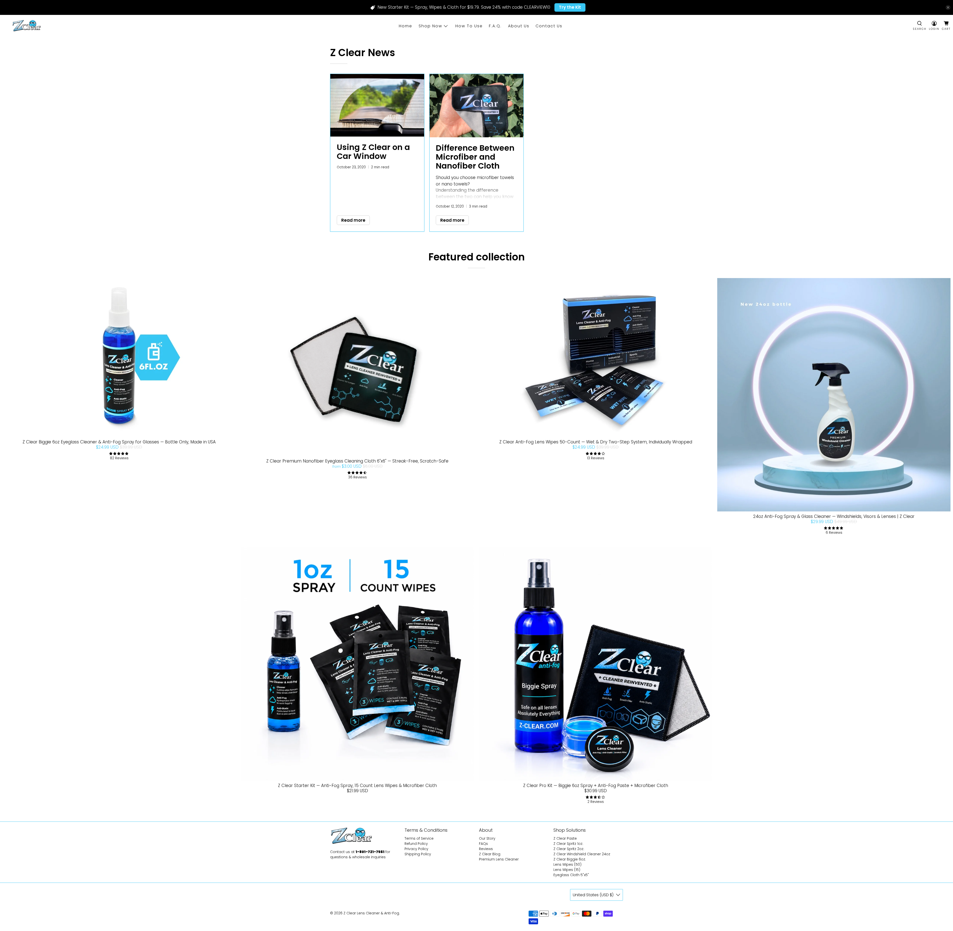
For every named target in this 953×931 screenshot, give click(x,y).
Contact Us (549, 26)
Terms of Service (419, 838)
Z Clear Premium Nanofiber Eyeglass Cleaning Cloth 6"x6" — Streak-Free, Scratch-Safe (357, 461)
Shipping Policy (418, 854)
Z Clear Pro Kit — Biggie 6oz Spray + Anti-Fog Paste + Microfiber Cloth (595, 785)
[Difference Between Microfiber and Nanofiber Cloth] (476, 105)
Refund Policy (416, 843)
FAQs (483, 843)
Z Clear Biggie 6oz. (569, 859)
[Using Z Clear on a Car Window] (377, 105)
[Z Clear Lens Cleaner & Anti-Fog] (26, 26)
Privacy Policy (416, 848)
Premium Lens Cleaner (499, 859)
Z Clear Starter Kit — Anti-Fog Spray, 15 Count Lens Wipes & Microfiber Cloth (357, 785)
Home (405, 26)
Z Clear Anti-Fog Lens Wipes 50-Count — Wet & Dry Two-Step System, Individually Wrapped (595, 442)
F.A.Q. (495, 26)
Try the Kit (570, 7)
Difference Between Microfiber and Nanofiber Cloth (475, 156)
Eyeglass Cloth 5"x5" (571, 874)
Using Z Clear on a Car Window (373, 152)
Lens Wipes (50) (567, 864)
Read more (353, 220)
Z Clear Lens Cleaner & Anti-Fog (371, 913)
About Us (518, 26)
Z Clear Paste (565, 838)
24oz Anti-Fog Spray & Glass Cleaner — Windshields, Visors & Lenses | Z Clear (834, 516)
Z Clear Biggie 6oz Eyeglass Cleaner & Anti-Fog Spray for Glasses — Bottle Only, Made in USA (119, 442)
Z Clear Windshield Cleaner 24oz (581, 854)
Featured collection (476, 257)
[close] (948, 7)
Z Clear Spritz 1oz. (568, 843)
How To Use (469, 26)
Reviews (486, 848)
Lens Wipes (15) (566, 869)
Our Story (487, 838)
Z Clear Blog (489, 854)
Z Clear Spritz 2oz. (568, 848)
